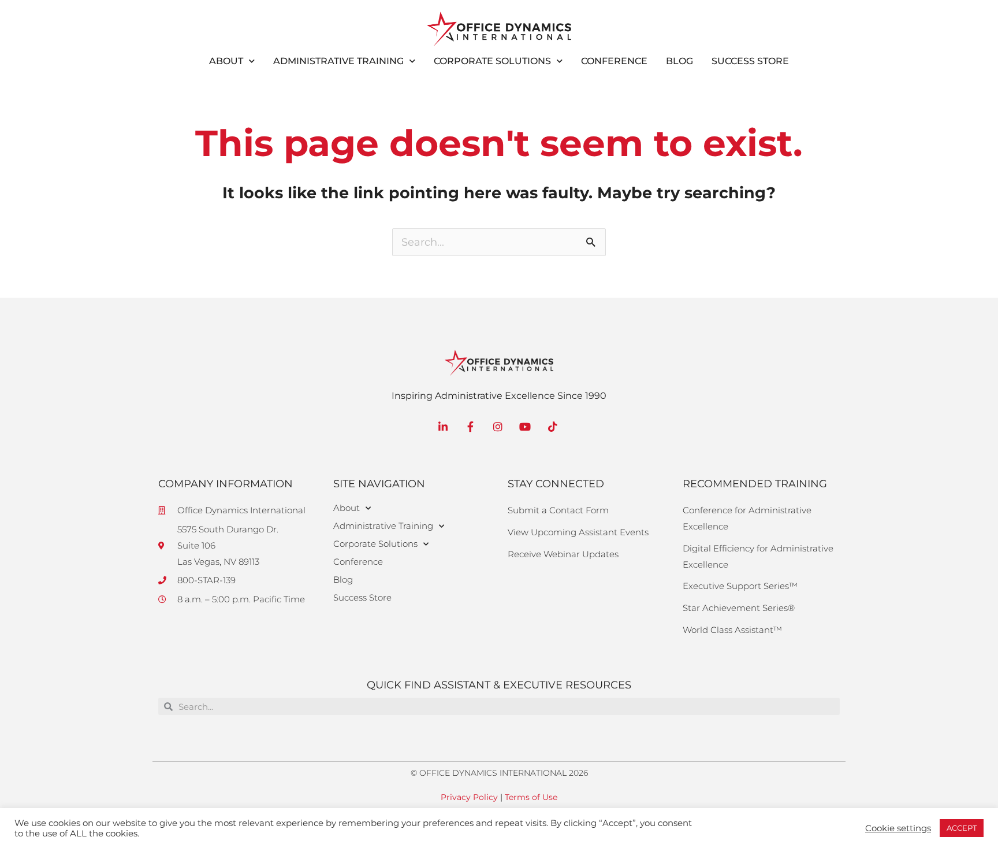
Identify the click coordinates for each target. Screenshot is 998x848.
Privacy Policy (469, 797)
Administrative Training (338, 60)
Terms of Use (531, 797)
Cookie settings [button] (898, 828)
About (226, 60)
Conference (614, 60)
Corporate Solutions (492, 60)
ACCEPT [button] (962, 827)
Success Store (750, 60)
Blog (679, 60)
